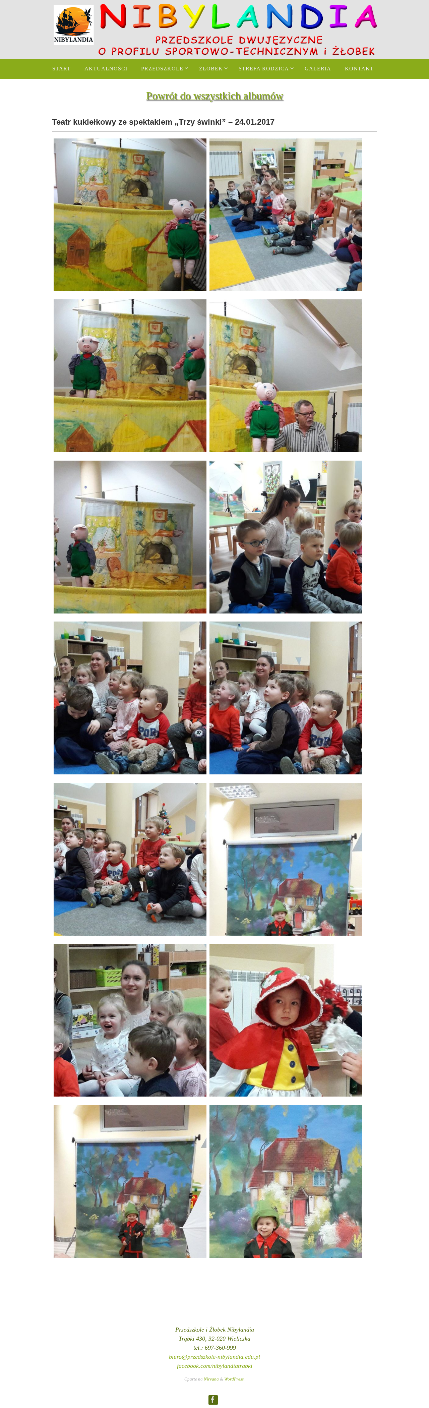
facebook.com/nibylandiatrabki (214, 1365)
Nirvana (211, 1379)
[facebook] (212, 1399)
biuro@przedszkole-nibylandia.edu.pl (214, 1356)
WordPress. (234, 1379)
